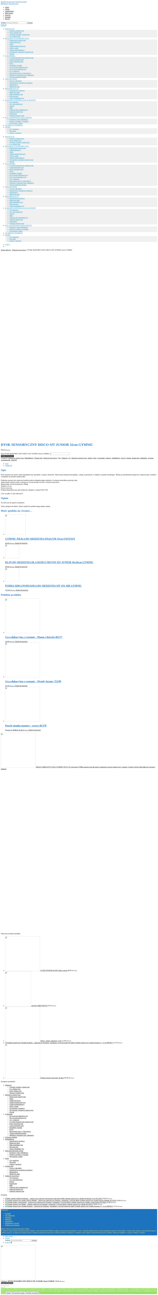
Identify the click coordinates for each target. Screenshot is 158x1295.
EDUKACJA (10, 29)
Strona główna (6, 250)
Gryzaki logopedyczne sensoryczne (21, 58)
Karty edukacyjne (15, 33)
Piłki (11, 108)
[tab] (81, 464)
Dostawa (8, 1217)
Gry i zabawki (14, 71)
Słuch (11, 44)
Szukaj (30, 23)
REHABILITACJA (12, 89)
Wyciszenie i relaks (15, 123)
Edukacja (8, 1085)
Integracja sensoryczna (16, 458)
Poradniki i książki (15, 65)
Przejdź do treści (21, 2)
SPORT (8, 127)
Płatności (8, 1219)
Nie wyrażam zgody (18, 1293)
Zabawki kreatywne (16, 112)
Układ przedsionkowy (17, 50)
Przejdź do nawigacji (8, 2)
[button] (79, 927)
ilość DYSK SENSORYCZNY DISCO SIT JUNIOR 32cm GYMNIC (25, 454)
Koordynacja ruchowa (17, 90)
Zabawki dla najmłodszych (18, 110)
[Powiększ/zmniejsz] (8, 1285)
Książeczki (13, 114)
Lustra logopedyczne (16, 60)
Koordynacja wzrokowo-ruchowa (20, 83)
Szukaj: (3, 23)
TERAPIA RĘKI (11, 79)
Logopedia (101, 458)
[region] (79, 851)
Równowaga (13, 96)
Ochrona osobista (11, 1137)
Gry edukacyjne (14, 36)
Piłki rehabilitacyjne (16, 94)
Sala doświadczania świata (14, 1151)
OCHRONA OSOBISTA (14, 125)
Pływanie (12, 131)
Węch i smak (13, 48)
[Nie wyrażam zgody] (40, 1293)
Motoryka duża (14, 92)
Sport (7, 1158)
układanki (143, 458)
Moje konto (9, 13)
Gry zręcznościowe (16, 104)
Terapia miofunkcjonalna (17, 77)
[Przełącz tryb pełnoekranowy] (6, 1285)
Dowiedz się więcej (32, 1293)
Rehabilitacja (29, 458)
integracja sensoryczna (79, 458)
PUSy (11, 63)
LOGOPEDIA (10, 56)
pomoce (108, 458)
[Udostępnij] (4, 1285)
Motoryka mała (14, 87)
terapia (128, 458)
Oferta (7, 9)
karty (95, 458)
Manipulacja (13, 85)
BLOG (7, 19)
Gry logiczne (13, 102)
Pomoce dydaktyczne (16, 31)
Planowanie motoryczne (17, 40)
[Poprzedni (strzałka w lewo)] (2, 1287)
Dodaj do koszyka (7, 456)
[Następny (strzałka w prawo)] (4, 1287)
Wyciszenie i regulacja (17, 1108)
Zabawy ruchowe (15, 133)
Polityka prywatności (12, 1225)
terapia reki (135, 458)
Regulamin (9, 1221)
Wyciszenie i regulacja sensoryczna (21, 52)
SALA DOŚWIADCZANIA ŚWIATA (18, 117)
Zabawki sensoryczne (16, 116)
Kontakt (8, 17)
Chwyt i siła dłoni (15, 81)
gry (69, 458)
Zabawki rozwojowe (19, 250)
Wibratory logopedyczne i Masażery (21, 75)
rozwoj (123, 458)
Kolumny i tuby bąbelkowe (18, 119)
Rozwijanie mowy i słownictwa (20, 73)
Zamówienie (9, 11)
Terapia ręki (38, 458)
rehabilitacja (116, 458)
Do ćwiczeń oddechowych (18, 67)
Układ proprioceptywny (17, 46)
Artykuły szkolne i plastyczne (19, 34)
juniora (90, 458)
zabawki (14, 460)
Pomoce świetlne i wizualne (18, 121)
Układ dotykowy (15, 42)
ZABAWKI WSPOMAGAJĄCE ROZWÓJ (20, 100)
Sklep (7, 7)
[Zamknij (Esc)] (2, 1285)
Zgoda (8, 1293)
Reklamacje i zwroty (12, 1223)
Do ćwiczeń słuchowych (17, 69)
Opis (6, 464)
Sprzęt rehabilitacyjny (16, 98)
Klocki (11, 106)
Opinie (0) (8, 466)
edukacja (65, 458)
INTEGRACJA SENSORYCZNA (17, 38)
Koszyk (7, 15)
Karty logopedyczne (16, 61)
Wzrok (11, 54)
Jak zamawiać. (10, 1215)
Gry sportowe (14, 129)
